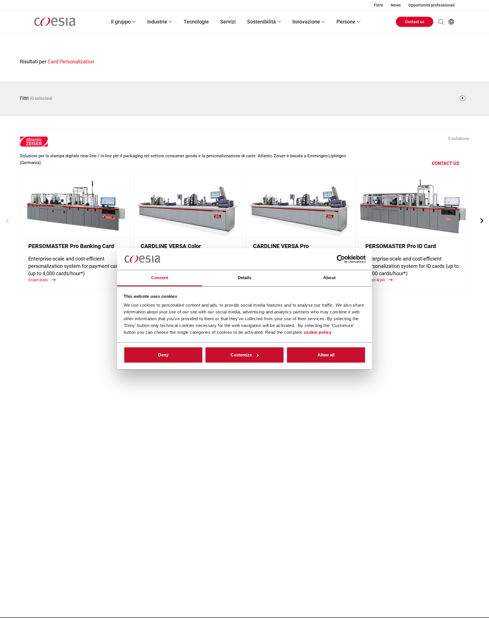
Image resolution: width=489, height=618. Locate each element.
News (396, 5)
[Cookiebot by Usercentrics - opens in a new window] (341, 259)
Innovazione (306, 22)
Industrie (157, 22)
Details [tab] (245, 277)
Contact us (414, 22)
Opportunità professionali (431, 5)
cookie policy (318, 332)
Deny (163, 354)
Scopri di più (38, 280)
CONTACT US (445, 163)
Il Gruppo (121, 22)
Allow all (326, 354)
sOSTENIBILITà (261, 22)
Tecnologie (196, 22)
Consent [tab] (159, 277)
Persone (345, 22)
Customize (241, 354)
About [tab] (329, 277)
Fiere (378, 5)
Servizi (228, 22)
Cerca (441, 21)
